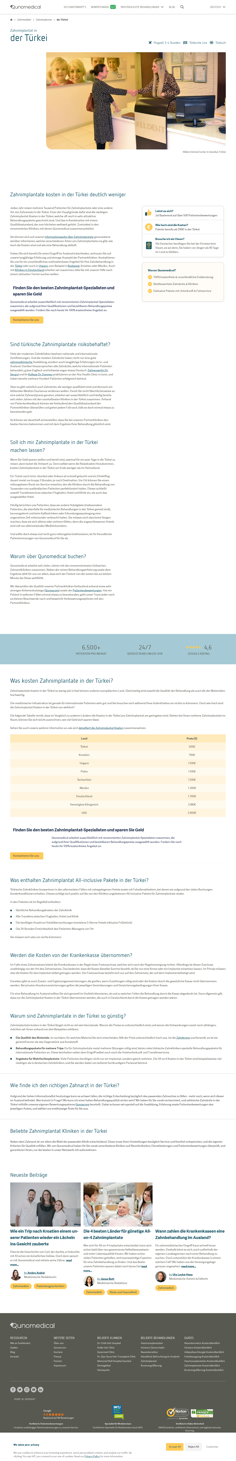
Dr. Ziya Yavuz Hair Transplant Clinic (116, 1356)
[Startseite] (11, 20)
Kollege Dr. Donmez (40, 374)
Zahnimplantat (149, 1361)
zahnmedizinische (21, 362)
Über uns (59, 1343)
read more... (188, 1266)
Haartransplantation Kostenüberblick (204, 1361)
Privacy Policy (92, 1456)
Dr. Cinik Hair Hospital (109, 1343)
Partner (58, 1361)
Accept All (175, 1446)
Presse (57, 1356)
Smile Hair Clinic (106, 1347)
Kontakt (14, 1356)
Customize (212, 1446)
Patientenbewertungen (87, 590)
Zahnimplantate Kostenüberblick (202, 1365)
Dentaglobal (104, 1365)
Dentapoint (103, 1370)
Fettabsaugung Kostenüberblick (201, 1356)
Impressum (60, 1365)
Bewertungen (100, 7)
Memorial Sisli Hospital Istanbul (114, 1361)
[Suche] (182, 7)
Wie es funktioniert (20, 1343)
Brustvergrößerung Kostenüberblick (204, 1370)
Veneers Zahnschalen (153, 1347)
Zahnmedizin (21, 1286)
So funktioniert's (75, 7)
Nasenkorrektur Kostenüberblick (202, 1343)
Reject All (193, 1446)
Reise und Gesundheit (123, 1292)
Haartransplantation (152, 1343)
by (34, 1272)
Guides (14, 1347)
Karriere (58, 1352)
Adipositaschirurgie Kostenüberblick (204, 1352)
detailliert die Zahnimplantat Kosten (101, 728)
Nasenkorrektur (149, 1352)
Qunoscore (52, 590)
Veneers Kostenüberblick (198, 1347)
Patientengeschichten (50, 1286)
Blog (172, 7)
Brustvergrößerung (151, 1365)
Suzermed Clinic (106, 1352)
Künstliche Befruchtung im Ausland (160, 1356)
